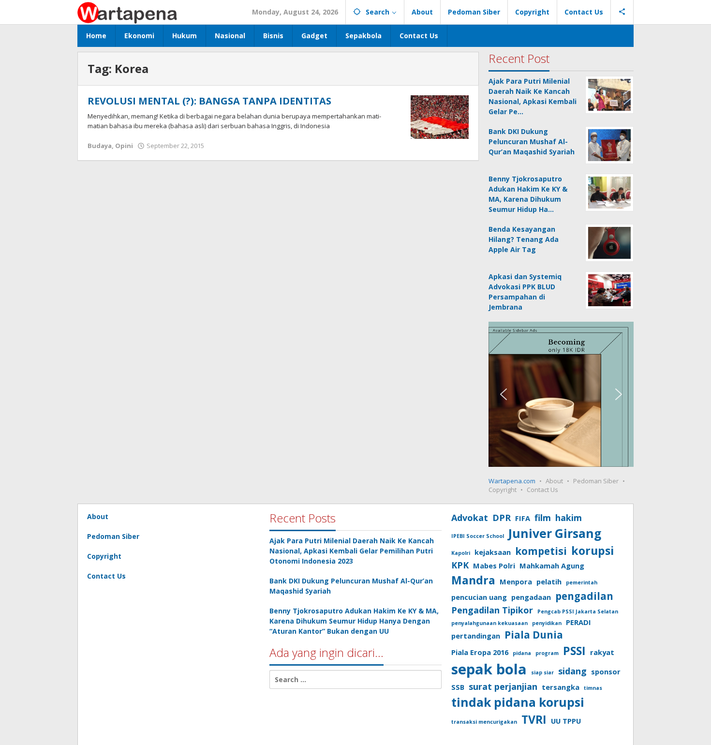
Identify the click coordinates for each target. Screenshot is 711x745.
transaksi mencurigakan (484, 721)
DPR (501, 517)
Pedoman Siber (596, 481)
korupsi (592, 550)
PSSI (574, 650)
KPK (460, 565)
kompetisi (541, 551)
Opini (124, 145)
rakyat (602, 652)
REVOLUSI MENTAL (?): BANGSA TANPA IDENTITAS (209, 100)
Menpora (516, 581)
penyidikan (547, 623)
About (554, 481)
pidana (522, 653)
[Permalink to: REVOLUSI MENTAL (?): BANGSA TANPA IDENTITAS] (440, 116)
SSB (457, 687)
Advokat (469, 517)
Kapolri (460, 553)
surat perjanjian (503, 686)
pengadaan (531, 597)
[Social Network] (622, 12)
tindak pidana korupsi (517, 702)
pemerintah (581, 582)
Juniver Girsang (554, 533)
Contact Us (542, 489)
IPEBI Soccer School (477, 536)
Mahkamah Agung (551, 565)
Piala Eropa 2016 (479, 652)
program (547, 653)
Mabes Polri (494, 565)
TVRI (534, 719)
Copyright (503, 489)
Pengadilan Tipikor (492, 610)
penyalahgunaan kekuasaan (489, 623)
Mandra (473, 580)
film (542, 517)
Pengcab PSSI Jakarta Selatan (577, 611)
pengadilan (584, 596)
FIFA (522, 518)
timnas (593, 688)
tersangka (560, 687)
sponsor (606, 671)
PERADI (578, 622)
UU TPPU (566, 721)
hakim (568, 517)
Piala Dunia (533, 634)
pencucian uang (479, 597)
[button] (503, 394)
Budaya (100, 145)
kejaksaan (492, 552)
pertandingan (475, 636)
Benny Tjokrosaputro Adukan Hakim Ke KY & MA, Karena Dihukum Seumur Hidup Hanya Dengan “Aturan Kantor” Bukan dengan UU (354, 621)
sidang (572, 671)
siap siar (542, 672)
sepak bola (489, 669)
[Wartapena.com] (127, 11)
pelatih (549, 581)
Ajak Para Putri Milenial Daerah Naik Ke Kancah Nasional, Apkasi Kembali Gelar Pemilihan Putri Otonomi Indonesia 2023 (351, 551)
